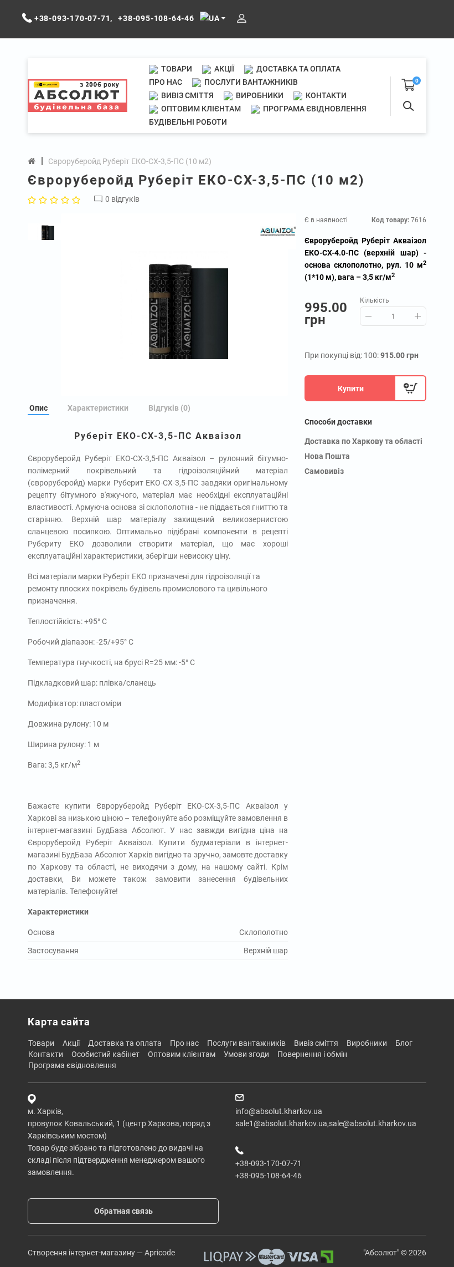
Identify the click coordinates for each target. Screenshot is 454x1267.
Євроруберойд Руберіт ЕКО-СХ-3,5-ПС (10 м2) (129, 161)
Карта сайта (59, 1022)
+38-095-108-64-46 (268, 1175)
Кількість (374, 300)
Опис (38, 407)
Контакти (325, 95)
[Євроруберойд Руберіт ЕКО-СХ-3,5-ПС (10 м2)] (174, 304)
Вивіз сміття (186, 95)
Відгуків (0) (169, 407)
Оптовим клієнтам (200, 108)
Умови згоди (246, 1054)
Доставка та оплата (298, 68)
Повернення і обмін (312, 1054)
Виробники (258, 95)
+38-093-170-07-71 (268, 1163)
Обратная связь (123, 1211)
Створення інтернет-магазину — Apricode (101, 1252)
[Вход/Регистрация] (241, 18)
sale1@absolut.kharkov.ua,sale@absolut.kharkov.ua (325, 1123)
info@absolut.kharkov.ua (278, 1111)
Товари (175, 68)
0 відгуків (122, 199)
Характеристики (98, 407)
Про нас (165, 82)
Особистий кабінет (105, 1054)
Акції (223, 68)
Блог (403, 1043)
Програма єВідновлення (314, 108)
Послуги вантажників (250, 82)
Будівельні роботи (188, 121)
